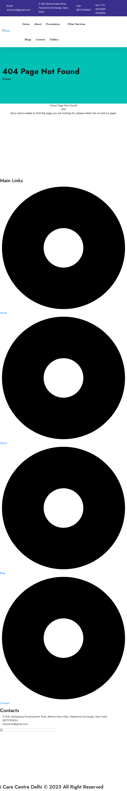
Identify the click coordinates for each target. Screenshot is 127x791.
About (38, 24)
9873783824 (83, 9)
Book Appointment (110, 32)
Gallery (54, 39)
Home (26, 24)
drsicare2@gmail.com (18, 9)
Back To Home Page (63, 123)
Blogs (28, 39)
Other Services (76, 24)
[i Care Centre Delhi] (12, 30)
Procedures (53, 24)
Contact (40, 39)
